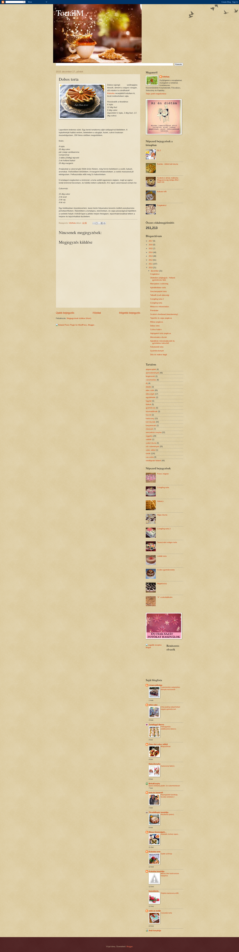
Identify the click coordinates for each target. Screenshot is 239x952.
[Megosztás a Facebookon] (101, 223)
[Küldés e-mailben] (94, 223)
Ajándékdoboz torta (158, 288)
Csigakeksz (162, 205)
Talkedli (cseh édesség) (159, 295)
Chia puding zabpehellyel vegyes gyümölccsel (170, 708)
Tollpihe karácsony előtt (169, 893)
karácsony (150, 418)
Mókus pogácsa (156, 322)
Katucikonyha (154, 764)
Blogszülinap (166, 746)
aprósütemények (152, 373)
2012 (151, 260)
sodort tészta (151, 443)
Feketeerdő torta (156, 347)
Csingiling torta (156, 303)
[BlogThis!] (96, 223)
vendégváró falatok (153, 461)
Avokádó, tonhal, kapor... (170, 834)
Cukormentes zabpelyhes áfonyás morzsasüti (170, 688)
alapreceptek (151, 369)
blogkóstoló (150, 376)
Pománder (154, 310)
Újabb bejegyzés (65, 312)
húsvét (148, 415)
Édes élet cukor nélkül (158, 744)
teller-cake (153, 705)
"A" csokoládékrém (164, 597)
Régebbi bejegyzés (129, 312)
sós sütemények (152, 446)
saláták (149, 439)
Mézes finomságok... (157, 832)
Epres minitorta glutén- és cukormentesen (164, 786)
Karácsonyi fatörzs (168, 766)
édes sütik (150, 390)
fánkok (148, 404)
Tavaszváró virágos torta (167, 542)
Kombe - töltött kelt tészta (167, 164)
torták (148, 453)
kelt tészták (150, 422)
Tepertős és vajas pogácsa (161, 318)
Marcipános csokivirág (159, 284)
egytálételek (150, 397)
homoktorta (154, 891)
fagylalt (149, 401)
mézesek (149, 429)
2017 (151, 241)
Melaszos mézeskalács (159, 307)
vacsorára (150, 457)
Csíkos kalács (156, 329)
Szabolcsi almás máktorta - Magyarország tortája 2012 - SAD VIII (168, 180)
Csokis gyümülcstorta (166, 570)
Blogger (130, 947)
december (155, 271)
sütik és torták (155, 911)
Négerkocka (162, 584)
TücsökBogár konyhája (158, 812)
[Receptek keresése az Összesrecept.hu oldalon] (154, 647)
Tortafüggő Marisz (156, 725)
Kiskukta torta (154, 852)
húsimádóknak (151, 411)
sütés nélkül (150, 450)
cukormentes (151, 380)
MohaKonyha (154, 784)
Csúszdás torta (166, 913)
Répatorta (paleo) (167, 814)
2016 (151, 245)
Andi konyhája (155, 931)
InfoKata (165, 77)
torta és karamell (156, 793)
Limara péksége (155, 685)
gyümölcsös (150, 408)
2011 (151, 264)
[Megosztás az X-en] (99, 223)
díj (147, 383)
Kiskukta (111, 93)
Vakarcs (160, 501)
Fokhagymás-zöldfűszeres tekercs (168, 728)
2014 (151, 252)
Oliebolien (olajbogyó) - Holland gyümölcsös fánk (162, 279)
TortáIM (70, 12)
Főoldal (97, 312)
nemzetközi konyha (153, 432)
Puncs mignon (163, 474)
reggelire (149, 436)
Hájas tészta (162, 515)
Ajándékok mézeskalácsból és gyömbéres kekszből (162, 342)
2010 (151, 268)
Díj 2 (159, 150)
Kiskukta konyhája (156, 871)
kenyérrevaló (151, 425)
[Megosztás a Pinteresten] (104, 223)
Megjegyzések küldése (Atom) (79, 318)
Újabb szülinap (166, 854)
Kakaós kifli (162, 192)
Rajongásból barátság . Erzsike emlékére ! (169, 796)
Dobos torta (154, 326)
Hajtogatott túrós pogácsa (160, 333)
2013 (151, 256)
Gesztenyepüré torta (158, 291)
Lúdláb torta (162, 556)
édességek (150, 394)
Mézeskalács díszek (158, 337)
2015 (151, 248)
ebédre (148, 387)
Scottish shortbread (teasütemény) (164, 314)
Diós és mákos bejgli (158, 355)
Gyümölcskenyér (157, 351)
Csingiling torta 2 (157, 299)
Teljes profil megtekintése (156, 94)
